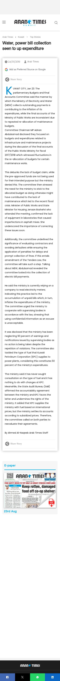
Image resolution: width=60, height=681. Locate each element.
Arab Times (7, 37)
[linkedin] (52, 677)
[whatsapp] (37, 677)
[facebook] (7, 677)
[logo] (30, 22)
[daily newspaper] (30, 490)
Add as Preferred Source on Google (27, 69)
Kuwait (21, 37)
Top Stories (35, 37)
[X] (22, 677)
